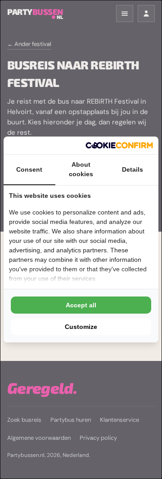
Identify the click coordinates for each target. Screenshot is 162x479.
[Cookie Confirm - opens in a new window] (119, 145)
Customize (81, 326)
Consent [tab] (29, 169)
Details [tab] (132, 169)
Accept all (81, 305)
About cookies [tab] (81, 169)
